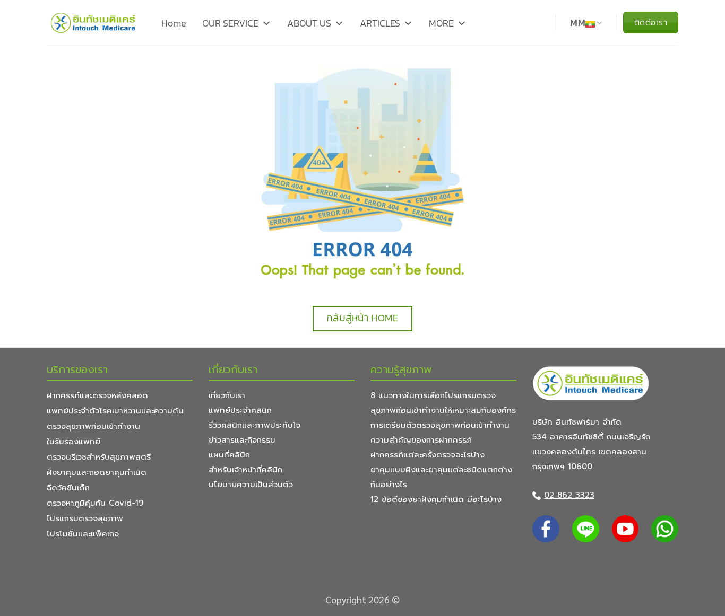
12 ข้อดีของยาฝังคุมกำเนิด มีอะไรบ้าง (436, 499)
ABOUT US (309, 23)
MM (577, 23)
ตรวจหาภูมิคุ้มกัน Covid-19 (95, 503)
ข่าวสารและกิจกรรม (242, 440)
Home (173, 23)
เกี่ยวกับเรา (227, 395)
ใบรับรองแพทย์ (73, 441)
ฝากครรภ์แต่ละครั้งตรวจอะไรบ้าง (427, 455)
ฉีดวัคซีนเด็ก (68, 488)
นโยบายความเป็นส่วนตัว (251, 484)
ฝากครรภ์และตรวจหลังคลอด (97, 395)
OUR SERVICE (230, 23)
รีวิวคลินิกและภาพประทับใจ (254, 425)
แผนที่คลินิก (229, 455)
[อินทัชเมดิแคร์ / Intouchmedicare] (93, 22)
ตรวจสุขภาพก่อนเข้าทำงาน (93, 426)
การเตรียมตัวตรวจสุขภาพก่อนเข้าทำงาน (440, 425)
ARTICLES (380, 23)
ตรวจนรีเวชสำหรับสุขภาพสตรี (99, 457)
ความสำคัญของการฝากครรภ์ (421, 440)
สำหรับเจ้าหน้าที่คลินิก (245, 470)
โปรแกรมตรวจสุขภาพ (85, 518)
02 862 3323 (569, 495)
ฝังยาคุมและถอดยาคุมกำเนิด (96, 472)
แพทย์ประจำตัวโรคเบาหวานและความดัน (115, 411)
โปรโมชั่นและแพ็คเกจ (83, 534)
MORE (441, 23)
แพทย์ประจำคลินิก (240, 410)
